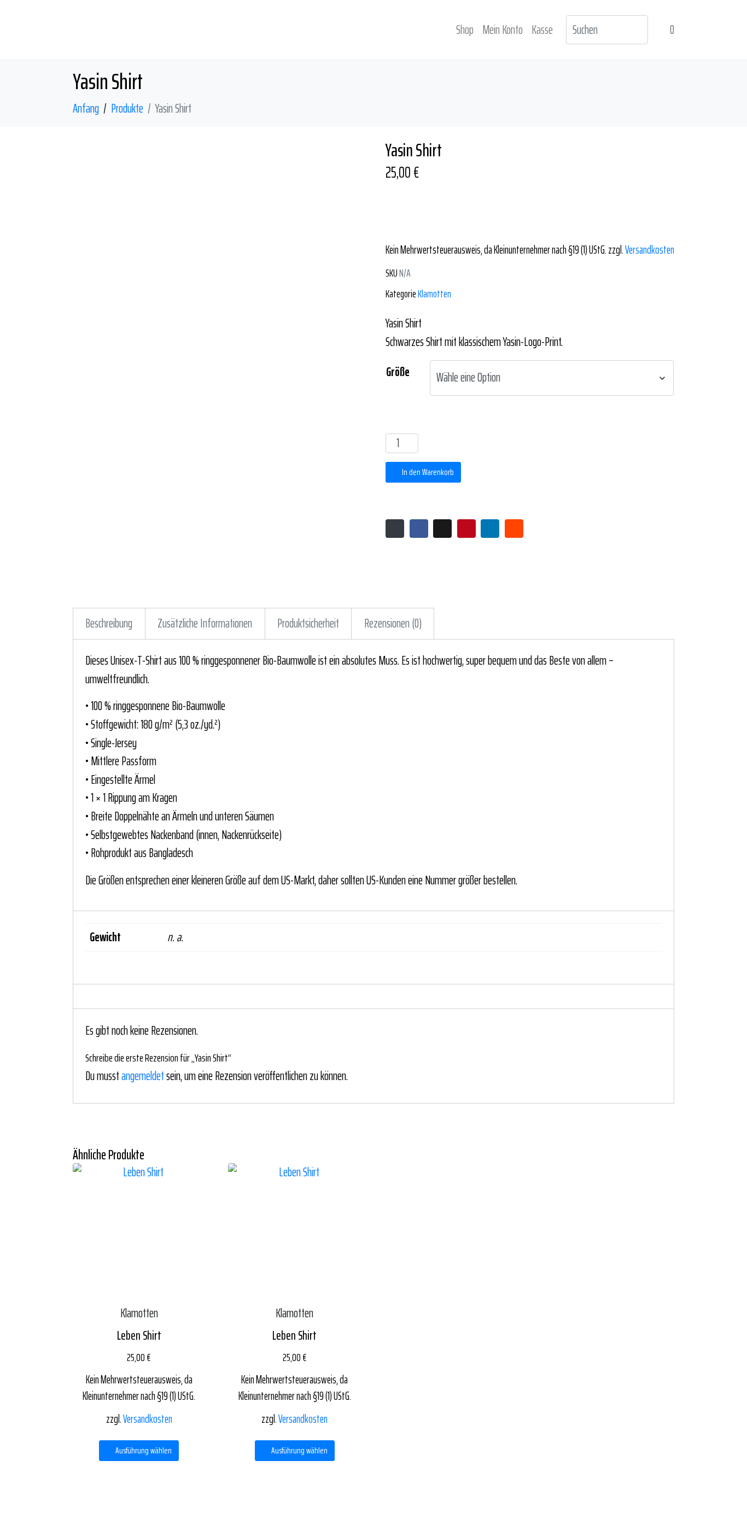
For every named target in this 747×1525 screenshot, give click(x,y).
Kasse (542, 29)
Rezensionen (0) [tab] (393, 623)
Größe (398, 372)
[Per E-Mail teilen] (395, 528)
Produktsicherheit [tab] (308, 623)
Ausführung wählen (143, 1450)
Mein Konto (502, 29)
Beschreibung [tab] (108, 623)
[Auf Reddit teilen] (514, 528)
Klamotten (434, 293)
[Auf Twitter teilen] (442, 528)
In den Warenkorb (428, 472)
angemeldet (142, 1076)
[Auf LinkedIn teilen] (490, 528)
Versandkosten (649, 250)
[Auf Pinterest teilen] (466, 528)
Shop (465, 29)
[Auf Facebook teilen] (419, 528)
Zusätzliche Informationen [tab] (204, 623)
